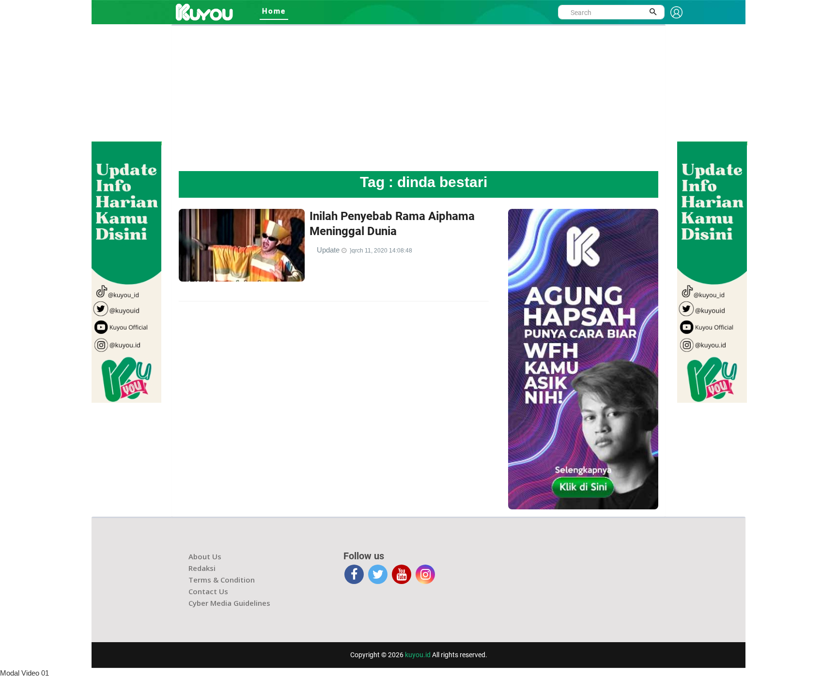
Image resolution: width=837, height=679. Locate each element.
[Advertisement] (418, 98)
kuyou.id (418, 655)
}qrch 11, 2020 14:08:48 (381, 250)
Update (329, 250)
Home (274, 11)
